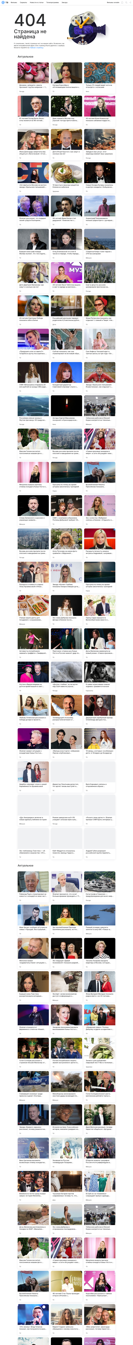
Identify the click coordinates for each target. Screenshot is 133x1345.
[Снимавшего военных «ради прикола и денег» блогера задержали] (33, 1286)
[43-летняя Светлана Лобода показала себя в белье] (33, 311)
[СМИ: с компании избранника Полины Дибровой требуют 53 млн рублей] (66, 510)
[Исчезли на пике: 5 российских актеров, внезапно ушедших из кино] (66, 1319)
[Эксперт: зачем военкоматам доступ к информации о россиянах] (66, 1186)
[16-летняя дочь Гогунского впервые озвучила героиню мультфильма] (33, 1043)
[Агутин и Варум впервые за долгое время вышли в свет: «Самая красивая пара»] (33, 677)
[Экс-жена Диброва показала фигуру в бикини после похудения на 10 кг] (66, 610)
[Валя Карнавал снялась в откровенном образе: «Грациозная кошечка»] (99, 777)
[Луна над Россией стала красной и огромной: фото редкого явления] (99, 943)
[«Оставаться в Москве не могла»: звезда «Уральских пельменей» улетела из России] (33, 177)
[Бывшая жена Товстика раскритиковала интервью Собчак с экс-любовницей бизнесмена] (33, 1186)
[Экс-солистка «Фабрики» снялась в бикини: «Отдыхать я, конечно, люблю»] (99, 510)
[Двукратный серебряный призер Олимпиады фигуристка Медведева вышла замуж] (99, 710)
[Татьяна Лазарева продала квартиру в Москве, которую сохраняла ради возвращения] (99, 1153)
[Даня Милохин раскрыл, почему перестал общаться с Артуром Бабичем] (99, 1319)
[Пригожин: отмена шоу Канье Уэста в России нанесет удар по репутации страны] (66, 644)
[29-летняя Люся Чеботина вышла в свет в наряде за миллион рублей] (66, 277)
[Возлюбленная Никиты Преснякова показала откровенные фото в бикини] (99, 477)
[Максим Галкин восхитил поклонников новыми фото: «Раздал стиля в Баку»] (33, 444)
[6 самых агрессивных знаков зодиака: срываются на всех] (99, 677)
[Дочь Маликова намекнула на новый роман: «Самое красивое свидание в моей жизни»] (99, 644)
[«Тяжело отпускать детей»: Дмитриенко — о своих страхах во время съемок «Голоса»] (66, 1010)
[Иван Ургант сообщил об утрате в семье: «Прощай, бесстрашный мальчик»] (33, 1120)
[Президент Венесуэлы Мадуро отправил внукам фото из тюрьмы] (33, 976)
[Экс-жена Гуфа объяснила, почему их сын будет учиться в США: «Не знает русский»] (99, 1010)
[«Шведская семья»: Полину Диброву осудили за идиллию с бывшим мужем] (99, 1219)
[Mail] (3, 2)
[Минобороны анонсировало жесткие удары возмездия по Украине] (66, 1286)
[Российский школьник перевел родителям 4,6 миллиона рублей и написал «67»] (66, 311)
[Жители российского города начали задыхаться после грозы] (33, 943)
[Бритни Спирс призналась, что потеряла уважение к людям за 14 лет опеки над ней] (33, 1010)
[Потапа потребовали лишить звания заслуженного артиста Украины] (66, 1253)
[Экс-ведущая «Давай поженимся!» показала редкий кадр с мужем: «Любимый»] (66, 1153)
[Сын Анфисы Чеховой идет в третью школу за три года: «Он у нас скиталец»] (99, 344)
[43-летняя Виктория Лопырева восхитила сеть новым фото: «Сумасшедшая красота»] (66, 877)
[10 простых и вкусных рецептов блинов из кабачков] (66, 177)
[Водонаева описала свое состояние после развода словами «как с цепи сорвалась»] (33, 877)
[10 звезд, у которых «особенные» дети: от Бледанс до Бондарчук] (99, 743)
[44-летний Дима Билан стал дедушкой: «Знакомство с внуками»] (66, 211)
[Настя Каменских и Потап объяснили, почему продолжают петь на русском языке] (99, 910)
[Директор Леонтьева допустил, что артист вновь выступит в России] (66, 777)
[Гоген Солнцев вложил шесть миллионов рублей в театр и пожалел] (99, 1286)
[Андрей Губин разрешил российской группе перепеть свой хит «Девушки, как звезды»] (99, 843)
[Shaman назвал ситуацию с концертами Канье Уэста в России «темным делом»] (33, 743)
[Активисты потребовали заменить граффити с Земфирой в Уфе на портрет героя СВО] (33, 644)
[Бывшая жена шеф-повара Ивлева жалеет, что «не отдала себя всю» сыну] (33, 244)
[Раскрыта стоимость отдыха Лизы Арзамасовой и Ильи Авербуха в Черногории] (33, 577)
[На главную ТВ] (6, 2)
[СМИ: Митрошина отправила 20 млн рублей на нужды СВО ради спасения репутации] (33, 377)
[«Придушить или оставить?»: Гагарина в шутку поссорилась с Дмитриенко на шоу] (33, 344)
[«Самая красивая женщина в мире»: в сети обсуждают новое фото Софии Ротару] (99, 444)
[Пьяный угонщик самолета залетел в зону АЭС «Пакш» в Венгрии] (99, 1120)
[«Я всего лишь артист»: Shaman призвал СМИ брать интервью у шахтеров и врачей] (99, 810)
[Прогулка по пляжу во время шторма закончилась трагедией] (66, 477)
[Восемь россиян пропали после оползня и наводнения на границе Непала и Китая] (66, 444)
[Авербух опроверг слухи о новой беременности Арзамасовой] (33, 777)
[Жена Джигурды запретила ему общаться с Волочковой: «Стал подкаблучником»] (33, 144)
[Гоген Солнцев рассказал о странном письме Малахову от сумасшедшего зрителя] (33, 1253)
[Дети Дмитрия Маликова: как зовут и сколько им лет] (33, 277)
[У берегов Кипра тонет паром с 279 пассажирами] (99, 244)
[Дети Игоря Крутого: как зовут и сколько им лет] (66, 144)
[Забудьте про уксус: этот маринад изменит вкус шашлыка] (99, 144)
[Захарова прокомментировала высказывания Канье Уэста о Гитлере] (66, 1219)
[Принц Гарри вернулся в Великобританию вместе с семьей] (99, 610)
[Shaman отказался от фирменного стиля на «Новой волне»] (33, 1219)
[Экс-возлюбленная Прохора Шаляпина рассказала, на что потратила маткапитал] (66, 1120)
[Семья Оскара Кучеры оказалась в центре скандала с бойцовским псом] (99, 177)
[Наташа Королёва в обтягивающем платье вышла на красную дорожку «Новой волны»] (66, 78)
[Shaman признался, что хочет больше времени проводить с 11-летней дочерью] (66, 1086)
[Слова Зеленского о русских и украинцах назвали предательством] (33, 510)
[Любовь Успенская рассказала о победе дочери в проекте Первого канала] (33, 710)
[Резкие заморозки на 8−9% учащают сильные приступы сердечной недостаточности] (66, 810)
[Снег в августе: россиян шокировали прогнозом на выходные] (99, 277)
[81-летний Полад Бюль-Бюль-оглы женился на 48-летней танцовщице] (33, 111)
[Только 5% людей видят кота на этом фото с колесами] (99, 78)
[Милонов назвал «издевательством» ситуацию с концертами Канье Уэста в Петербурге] (33, 1153)
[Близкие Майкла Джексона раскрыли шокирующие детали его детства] (99, 976)
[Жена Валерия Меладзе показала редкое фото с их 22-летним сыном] (99, 1186)
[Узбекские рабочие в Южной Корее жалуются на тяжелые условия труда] (99, 411)
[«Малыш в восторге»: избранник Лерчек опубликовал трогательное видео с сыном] (66, 743)
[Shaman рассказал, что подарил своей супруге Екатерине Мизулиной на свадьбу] (33, 211)
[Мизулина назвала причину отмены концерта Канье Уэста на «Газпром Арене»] (33, 477)
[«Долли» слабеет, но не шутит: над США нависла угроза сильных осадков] (66, 677)
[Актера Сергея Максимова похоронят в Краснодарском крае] (66, 411)
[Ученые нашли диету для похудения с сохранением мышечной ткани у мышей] (33, 610)
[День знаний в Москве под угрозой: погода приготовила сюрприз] (66, 111)
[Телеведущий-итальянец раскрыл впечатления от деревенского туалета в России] (66, 710)
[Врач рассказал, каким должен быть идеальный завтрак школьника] (66, 943)
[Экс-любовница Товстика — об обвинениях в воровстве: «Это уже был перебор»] (33, 843)
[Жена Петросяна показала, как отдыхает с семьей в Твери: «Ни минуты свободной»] (99, 311)
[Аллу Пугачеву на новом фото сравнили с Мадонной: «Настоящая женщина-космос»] (66, 544)
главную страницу (36, 48)
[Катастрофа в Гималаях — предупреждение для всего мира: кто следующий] (99, 1086)
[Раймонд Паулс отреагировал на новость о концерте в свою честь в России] (33, 1086)
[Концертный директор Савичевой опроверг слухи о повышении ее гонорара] (66, 377)
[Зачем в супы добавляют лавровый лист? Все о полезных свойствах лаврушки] (99, 1253)
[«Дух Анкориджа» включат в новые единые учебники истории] (33, 810)
